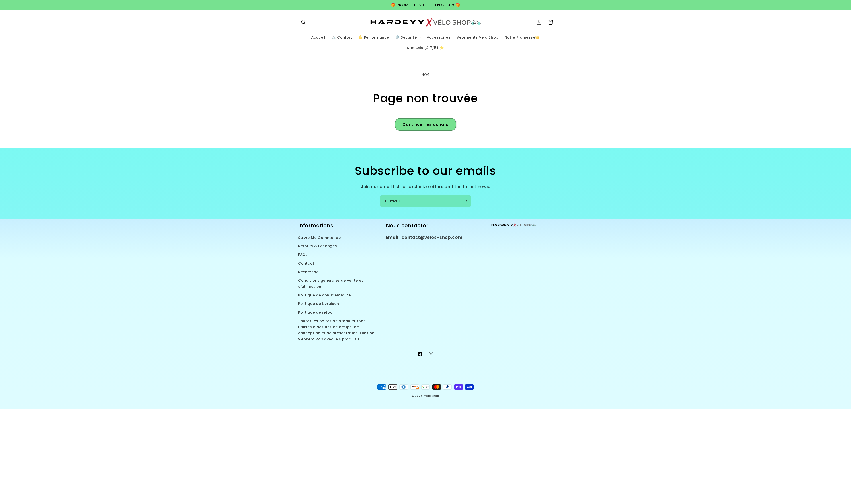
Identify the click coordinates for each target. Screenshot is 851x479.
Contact (306, 263)
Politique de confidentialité (324, 295)
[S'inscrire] (465, 201)
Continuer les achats (426, 124)
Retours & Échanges (317, 246)
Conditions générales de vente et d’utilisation (330, 283)
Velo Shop (431, 396)
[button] (303, 22)
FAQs (303, 254)
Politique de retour (316, 312)
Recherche (308, 272)
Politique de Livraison (318, 303)
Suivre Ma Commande (319, 237)
